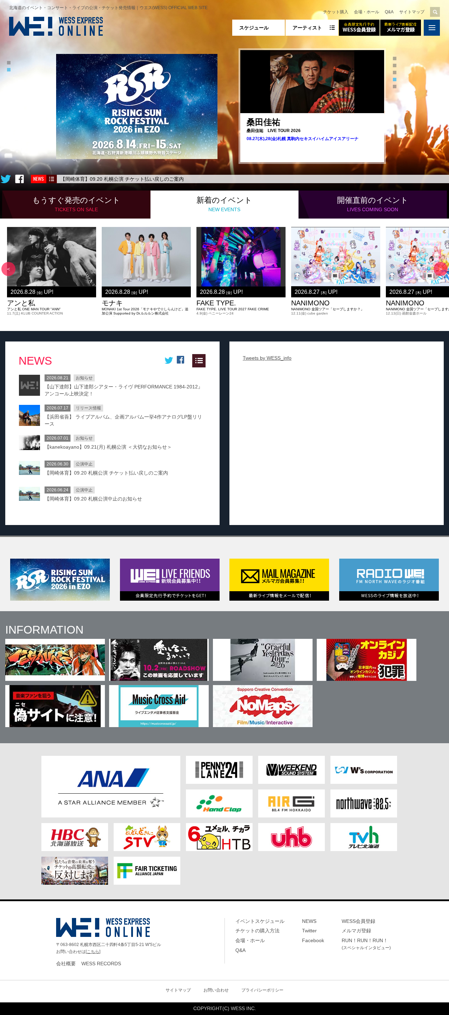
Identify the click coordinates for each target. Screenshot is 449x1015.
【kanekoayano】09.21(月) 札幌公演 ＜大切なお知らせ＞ (108, 447)
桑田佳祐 (263, 122)
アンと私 (21, 303)
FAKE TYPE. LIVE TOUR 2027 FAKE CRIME (232, 309)
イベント (76, 204)
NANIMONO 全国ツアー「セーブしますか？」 (327, 309)
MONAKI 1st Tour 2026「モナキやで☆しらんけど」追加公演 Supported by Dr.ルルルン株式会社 (145, 311)
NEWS (309, 921)
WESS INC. (243, 1008)
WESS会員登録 (358, 921)
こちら (93, 951)
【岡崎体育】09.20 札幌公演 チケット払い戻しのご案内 (122, 179)
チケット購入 (335, 11)
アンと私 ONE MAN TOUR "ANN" (34, 309)
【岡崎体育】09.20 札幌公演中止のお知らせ (93, 499)
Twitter (309, 930)
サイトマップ (411, 11)
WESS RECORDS (101, 963)
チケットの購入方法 (257, 930)
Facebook (313, 940)
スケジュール (254, 27)
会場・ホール (366, 11)
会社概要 (66, 963)
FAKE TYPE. (216, 303)
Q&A (389, 11)
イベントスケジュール (259, 921)
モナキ (112, 303)
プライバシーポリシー (262, 990)
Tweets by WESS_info (267, 358)
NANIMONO (310, 303)
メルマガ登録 (356, 930)
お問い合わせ (216, 990)
